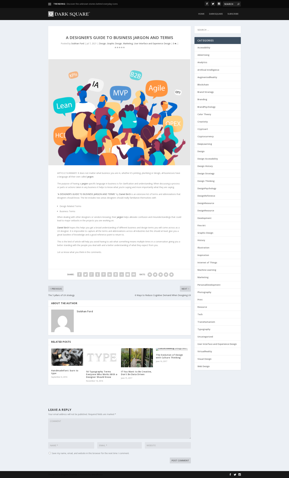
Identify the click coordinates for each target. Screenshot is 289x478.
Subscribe (233, 14)
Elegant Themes (69, 474)
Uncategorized (205, 336)
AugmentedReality (207, 77)
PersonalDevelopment (209, 284)
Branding (202, 99)
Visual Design (204, 358)
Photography (204, 292)
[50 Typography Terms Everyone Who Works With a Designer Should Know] (102, 357)
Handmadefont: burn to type (64, 372)
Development (204, 218)
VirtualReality (204, 351)
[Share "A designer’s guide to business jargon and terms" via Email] (128, 274)
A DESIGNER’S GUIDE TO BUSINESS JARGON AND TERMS (86, 194)
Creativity (202, 121)
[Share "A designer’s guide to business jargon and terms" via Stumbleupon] (122, 274)
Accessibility (203, 47)
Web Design (203, 366)
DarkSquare (216, 14)
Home (201, 14)
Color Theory (204, 114)
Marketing (128, 43)
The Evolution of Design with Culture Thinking (169, 356)
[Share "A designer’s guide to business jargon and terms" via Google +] (92, 274)
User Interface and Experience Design (152, 43)
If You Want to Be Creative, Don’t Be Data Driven (136, 373)
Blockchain (203, 84)
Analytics (202, 62)
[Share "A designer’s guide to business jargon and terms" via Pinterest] (104, 274)
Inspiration (203, 255)
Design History (205, 166)
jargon (90, 176)
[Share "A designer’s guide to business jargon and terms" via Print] (134, 274)
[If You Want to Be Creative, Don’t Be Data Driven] (137, 357)
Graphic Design (114, 43)
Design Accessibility (207, 158)
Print (200, 299)
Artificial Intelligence (208, 69)
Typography (203, 329)
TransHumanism (206, 321)
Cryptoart (202, 129)
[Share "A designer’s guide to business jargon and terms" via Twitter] (85, 274)
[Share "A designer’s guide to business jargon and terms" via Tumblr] (98, 274)
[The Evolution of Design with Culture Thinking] (172, 349)
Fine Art (201, 225)
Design (102, 43)
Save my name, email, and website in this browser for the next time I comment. (90, 453)
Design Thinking (205, 181)
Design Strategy (205, 173)
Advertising (203, 54)
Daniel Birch (125, 194)
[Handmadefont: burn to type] (67, 357)
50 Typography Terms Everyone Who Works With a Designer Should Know (101, 374)
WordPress (97, 474)
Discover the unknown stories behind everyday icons (92, 3)
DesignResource (205, 203)
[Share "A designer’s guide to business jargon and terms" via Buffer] (116, 274)
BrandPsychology (206, 106)
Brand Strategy (205, 92)
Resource (202, 307)
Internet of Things (207, 262)
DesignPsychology (206, 188)
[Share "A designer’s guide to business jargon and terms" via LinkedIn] (110, 274)
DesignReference (206, 195)
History (201, 240)
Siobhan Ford (77, 43)
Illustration (203, 247)
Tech (200, 314)
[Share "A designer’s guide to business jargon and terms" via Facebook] (79, 274)
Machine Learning (206, 269)
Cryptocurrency (205, 136)
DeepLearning (204, 144)
